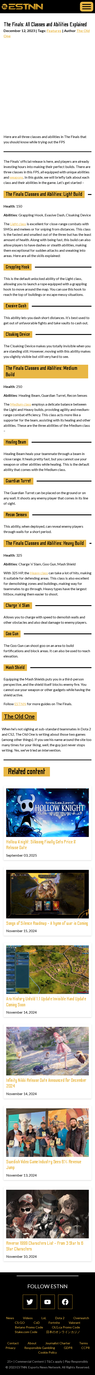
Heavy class (39, 573)
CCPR (85, 1348)
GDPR (68, 1348)
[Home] (22, 6)
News (10, 1318)
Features (54, 30)
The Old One (19, 716)
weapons (16, 177)
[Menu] (86, 6)
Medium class (20, 404)
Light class (18, 224)
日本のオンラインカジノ (63, 1332)
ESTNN (20, 704)
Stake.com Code (26, 1332)
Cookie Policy (47, 1352)
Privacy (10, 1348)
